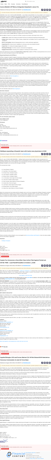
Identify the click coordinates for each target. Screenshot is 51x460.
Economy (13, 4)
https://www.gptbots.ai (14, 75)
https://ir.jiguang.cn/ (16, 88)
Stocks (2, 4)
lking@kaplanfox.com (4, 335)
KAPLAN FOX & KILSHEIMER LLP (6, 322)
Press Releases (25, 4)
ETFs (9, 4)
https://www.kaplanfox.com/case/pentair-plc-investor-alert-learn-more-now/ (14, 341)
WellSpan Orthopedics (6, 240)
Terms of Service (40, 458)
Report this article (5, 147)
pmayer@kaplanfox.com (4, 327)
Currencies (18, 4)
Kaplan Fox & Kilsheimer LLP (25, 270)
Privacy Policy (32, 458)
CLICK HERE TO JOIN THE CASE (25, 275)
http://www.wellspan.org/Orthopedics (33, 235)
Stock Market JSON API (30, 452)
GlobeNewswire (27, 9)
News (6, 4)
